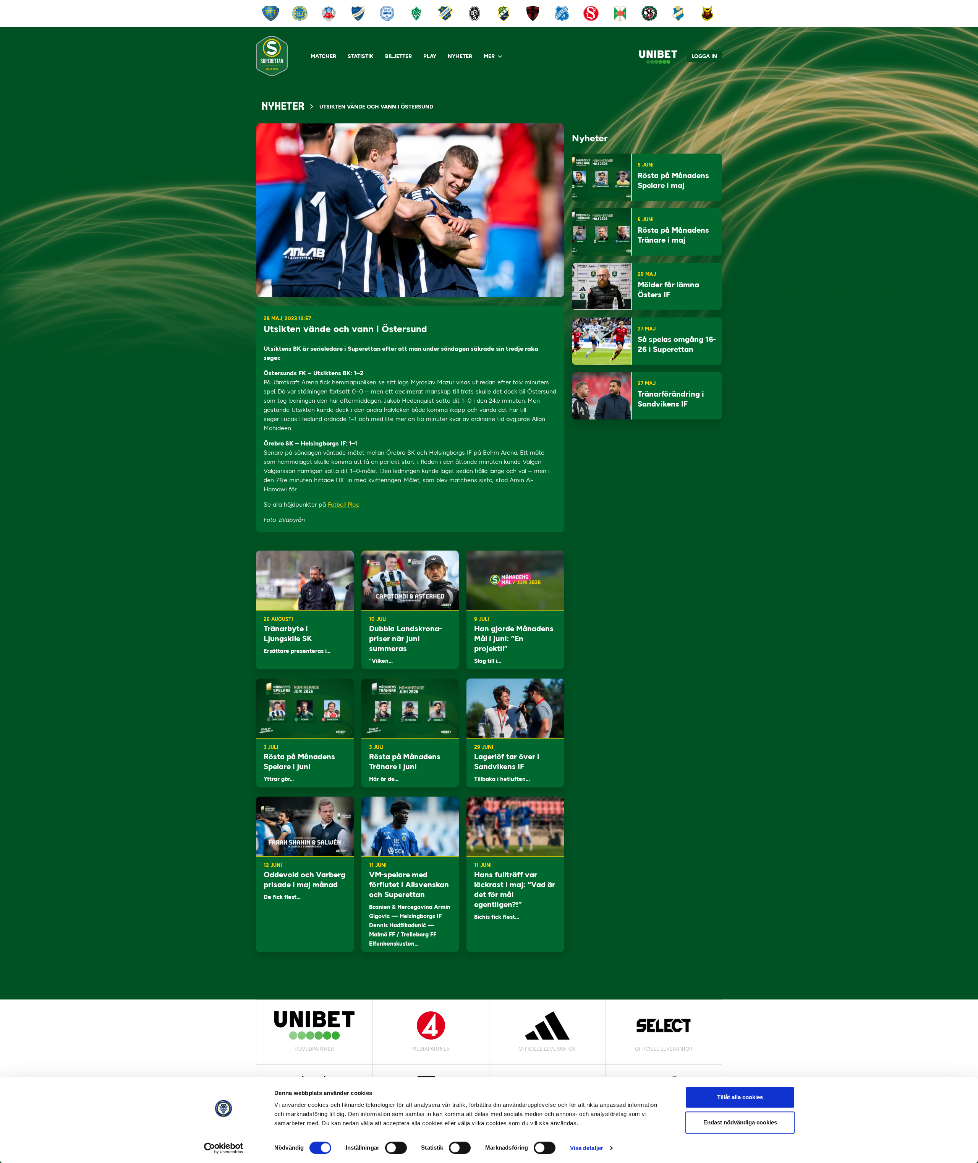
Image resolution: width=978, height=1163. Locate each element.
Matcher (323, 56)
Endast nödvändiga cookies (740, 1122)
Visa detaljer (586, 1148)
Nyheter (460, 56)
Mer (489, 56)
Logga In (704, 56)
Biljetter (398, 56)
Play (429, 56)
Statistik (361, 56)
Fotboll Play (343, 504)
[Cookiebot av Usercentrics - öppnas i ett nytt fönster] (223, 1148)
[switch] (396, 1148)
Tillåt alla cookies (740, 1097)
